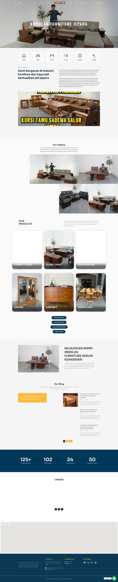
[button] (59, 24)
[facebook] (17, 2)
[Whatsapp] (114, 578)
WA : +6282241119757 (98, 2)
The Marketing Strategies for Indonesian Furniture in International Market (89, 427)
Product (48, 2)
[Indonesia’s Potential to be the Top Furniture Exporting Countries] (70, 400)
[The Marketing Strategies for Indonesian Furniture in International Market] (70, 431)
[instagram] (15, 2)
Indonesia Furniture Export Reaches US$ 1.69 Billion (88, 410)
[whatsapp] (20, 2)
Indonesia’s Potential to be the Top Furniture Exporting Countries (89, 395)
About (34, 2)
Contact (83, 2)
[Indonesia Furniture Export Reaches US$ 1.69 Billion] (70, 416)
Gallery (41, 2)
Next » (70, 441)
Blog (71, 2)
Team (76, 2)
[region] (59, 24)
